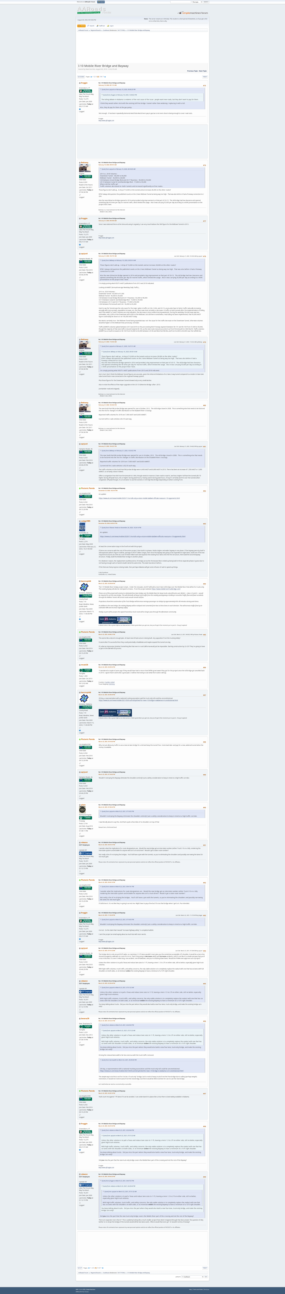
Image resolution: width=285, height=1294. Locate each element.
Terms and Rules (198, 1289)
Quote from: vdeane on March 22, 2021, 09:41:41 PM (118, 887)
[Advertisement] (142, 48)
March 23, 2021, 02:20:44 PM (107, 983)
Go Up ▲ (206, 1289)
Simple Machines (90, 1289)
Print (205, 77)
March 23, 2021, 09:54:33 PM (107, 1176)
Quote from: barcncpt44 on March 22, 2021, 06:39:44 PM (119, 1060)
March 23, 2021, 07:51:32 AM (107, 950)
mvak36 (84, 664)
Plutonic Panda (88, 488)
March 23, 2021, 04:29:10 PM (107, 1093)
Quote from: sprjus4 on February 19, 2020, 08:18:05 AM (118, 169)
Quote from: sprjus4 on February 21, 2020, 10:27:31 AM (118, 346)
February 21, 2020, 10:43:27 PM (108, 446)
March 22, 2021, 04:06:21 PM (107, 634)
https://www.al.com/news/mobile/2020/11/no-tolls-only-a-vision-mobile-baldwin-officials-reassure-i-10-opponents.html (139, 498)
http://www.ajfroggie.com (106, 120)
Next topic (203, 71)
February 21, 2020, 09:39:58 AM (108, 220)
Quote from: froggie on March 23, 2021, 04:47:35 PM (118, 1181)
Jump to (178, 1277)
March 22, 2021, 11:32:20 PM (107, 915)
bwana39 (85, 1018)
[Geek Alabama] (80, 619)
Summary (112, 684)
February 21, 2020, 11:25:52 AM (108, 342)
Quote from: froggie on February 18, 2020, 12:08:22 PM (120, 95)
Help (190, 1289)
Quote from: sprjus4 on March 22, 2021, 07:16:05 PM (118, 811)
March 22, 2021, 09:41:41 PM (107, 845)
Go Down (81, 77)
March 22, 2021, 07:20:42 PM (107, 807)
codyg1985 (85, 521)
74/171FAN (120, 30)
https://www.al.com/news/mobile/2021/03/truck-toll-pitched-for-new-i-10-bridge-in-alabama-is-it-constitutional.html (138, 700)
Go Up (80, 1268)
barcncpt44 (86, 581)
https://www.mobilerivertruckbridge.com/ (166, 589)
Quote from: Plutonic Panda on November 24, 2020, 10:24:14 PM (121, 528)
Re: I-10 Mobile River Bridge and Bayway (112, 83)
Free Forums (85, 1291)
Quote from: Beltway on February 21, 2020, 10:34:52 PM (119, 451)
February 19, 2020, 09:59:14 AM (108, 165)
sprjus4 (84, 253)
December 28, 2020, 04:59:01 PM (108, 523)
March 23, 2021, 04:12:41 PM (107, 1021)
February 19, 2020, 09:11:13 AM (108, 85)
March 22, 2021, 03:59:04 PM (107, 583)
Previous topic (192, 71)
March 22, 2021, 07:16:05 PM (107, 774)
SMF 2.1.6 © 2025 (81, 1289)
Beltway (84, 162)
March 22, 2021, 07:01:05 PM (107, 741)
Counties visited (109, 682)
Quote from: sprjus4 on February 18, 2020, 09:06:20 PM (118, 89)
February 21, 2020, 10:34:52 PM (108, 405)
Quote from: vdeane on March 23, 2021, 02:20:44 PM (118, 1025)
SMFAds (78, 1291)
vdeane (84, 842)
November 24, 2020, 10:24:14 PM (108, 490)
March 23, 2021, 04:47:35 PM (107, 1126)
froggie (84, 83)
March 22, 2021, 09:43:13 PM (107, 882)
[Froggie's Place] (80, 109)
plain (83, 805)
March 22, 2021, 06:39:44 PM (107, 694)
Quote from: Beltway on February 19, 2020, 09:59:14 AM (119, 260)
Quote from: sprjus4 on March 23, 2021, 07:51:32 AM (118, 987)
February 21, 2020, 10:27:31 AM (108, 256)
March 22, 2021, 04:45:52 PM (107, 667)
